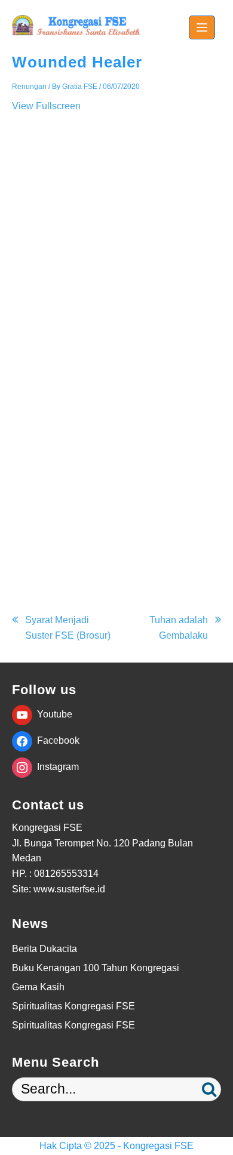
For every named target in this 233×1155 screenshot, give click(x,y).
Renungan (29, 86)
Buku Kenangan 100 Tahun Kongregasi (95, 968)
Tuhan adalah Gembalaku (178, 627)
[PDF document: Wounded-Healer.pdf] (116, 352)
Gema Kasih (38, 987)
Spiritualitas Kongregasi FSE (73, 1006)
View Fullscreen (46, 106)
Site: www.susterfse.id (58, 889)
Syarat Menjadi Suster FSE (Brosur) (68, 627)
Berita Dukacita (44, 949)
